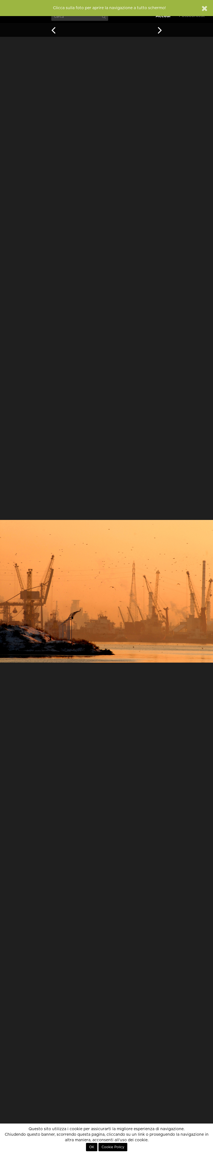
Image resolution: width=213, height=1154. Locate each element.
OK (91, 1147)
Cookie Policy (113, 1147)
